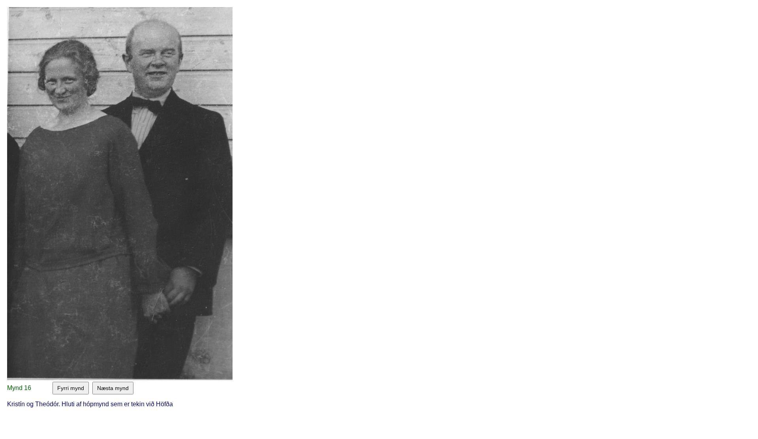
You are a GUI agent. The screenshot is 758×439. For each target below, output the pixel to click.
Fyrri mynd (70, 388)
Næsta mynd (113, 388)
